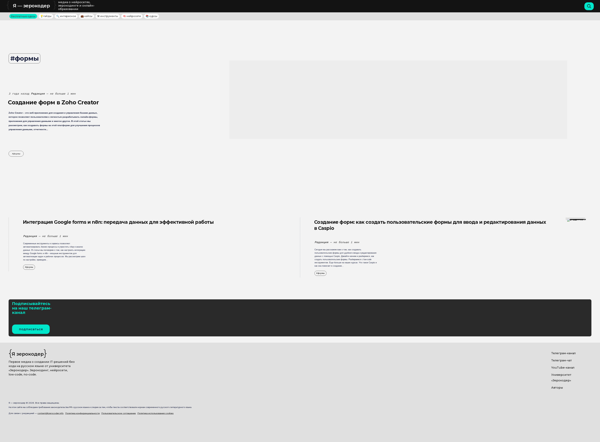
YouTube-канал (562, 367)
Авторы (557, 387)
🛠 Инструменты (107, 16)
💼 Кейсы (86, 16)
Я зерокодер (28, 354)
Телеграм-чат (561, 360)
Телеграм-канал (563, 353)
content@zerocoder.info (51, 413)
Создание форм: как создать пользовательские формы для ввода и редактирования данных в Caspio (430, 225)
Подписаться (31, 329)
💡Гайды (46, 16)
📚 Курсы (151, 16)
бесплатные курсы (23, 16)
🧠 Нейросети (132, 16)
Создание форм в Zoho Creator (53, 102)
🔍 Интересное (66, 16)
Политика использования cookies (155, 413)
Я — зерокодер (31, 6)
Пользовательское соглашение (118, 413)
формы (16, 153)
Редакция (38, 93)
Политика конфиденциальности (82, 413)
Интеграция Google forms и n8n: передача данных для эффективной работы (118, 222)
